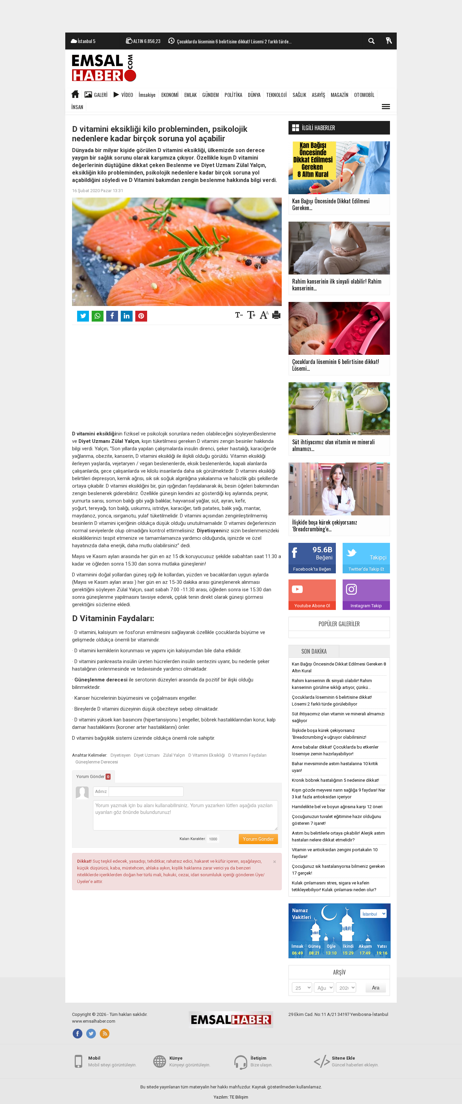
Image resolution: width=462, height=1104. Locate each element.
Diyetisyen (121, 755)
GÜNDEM (210, 94)
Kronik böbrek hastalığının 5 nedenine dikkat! (335, 780)
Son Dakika (314, 651)
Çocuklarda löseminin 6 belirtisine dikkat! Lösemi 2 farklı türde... (234, 41)
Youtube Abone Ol (312, 605)
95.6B (322, 550)
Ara (375, 987)
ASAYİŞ (318, 94)
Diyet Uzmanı (147, 755)
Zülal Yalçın (174, 755)
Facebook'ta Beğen (312, 569)
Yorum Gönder (92, 776)
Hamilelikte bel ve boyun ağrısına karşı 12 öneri (337, 806)
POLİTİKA (233, 94)
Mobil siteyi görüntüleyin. (112, 1061)
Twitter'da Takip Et (366, 569)
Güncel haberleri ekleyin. (355, 1061)
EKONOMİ (170, 94)
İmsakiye (147, 94)
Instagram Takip (366, 605)
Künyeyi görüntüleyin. (189, 1061)
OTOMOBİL (364, 94)
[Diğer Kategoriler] (386, 107)
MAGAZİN (339, 94)
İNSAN (77, 106)
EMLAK (190, 94)
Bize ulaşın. (262, 1061)
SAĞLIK (299, 94)
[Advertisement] (231, 15)
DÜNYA (254, 94)
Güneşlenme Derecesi (96, 761)
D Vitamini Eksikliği (206, 755)
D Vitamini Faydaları (247, 755)
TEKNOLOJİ (276, 94)
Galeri (101, 94)
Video (127, 94)
